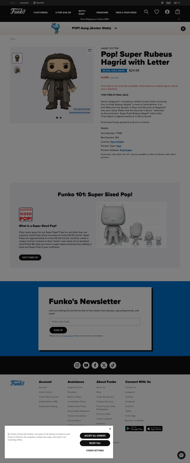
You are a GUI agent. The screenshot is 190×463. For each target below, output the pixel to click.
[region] (59, 441)
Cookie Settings (95, 450)
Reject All (95, 443)
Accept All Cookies (95, 435)
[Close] (110, 429)
